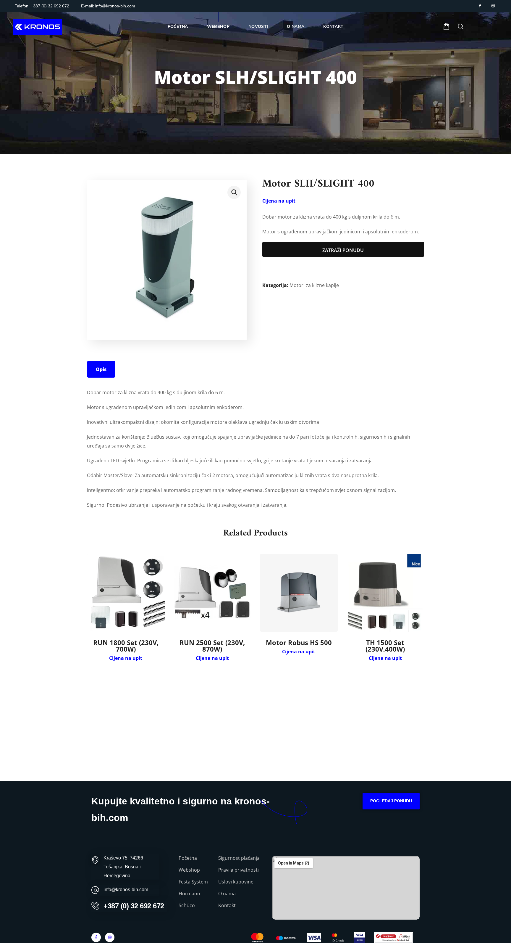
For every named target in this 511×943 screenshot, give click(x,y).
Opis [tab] (101, 369)
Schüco (187, 905)
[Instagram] (493, 5)
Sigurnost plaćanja (239, 858)
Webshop (189, 870)
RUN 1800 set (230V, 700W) (126, 645)
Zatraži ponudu (343, 250)
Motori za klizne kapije (314, 285)
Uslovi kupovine (235, 881)
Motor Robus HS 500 (299, 642)
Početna (188, 858)
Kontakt (227, 905)
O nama (227, 893)
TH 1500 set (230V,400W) (385, 645)
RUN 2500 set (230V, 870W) (212, 645)
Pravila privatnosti (238, 870)
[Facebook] (480, 5)
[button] (446, 26)
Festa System (193, 881)
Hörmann (189, 893)
